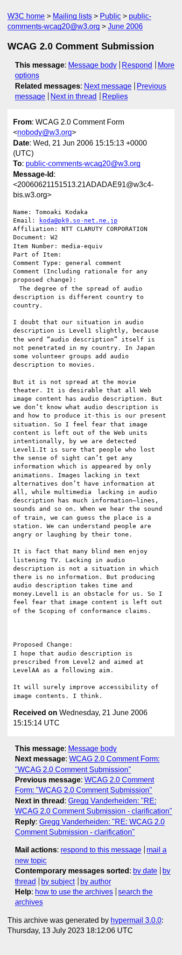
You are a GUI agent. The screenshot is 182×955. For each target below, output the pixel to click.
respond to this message (101, 850)
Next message (108, 86)
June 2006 (125, 26)
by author (95, 881)
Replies (115, 96)
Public (110, 16)
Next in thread (73, 96)
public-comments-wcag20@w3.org (83, 163)
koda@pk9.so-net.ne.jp (78, 220)
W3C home (26, 16)
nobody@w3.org (44, 132)
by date (145, 871)
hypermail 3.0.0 (136, 920)
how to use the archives (74, 892)
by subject (58, 881)
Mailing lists (72, 16)
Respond (137, 65)
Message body (92, 65)
